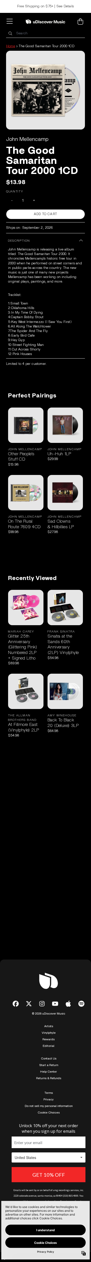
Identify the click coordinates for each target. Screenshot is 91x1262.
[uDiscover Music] (45, 21)
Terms (48, 1092)
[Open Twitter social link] (28, 1003)
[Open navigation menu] (10, 21)
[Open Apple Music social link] (68, 1003)
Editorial (48, 1045)
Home (10, 46)
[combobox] (45, 33)
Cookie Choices (49, 1112)
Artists (48, 1026)
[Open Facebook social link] (15, 1003)
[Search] (10, 33)
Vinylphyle (49, 1032)
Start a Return (48, 1065)
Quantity (14, 191)
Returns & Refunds (48, 1078)
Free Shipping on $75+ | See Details (45, 6)
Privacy (48, 1099)
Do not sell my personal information (49, 1105)
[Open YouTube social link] (55, 1003)
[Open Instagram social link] (42, 1003)
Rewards (48, 1039)
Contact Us (48, 1058)
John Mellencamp (27, 139)
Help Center (48, 1071)
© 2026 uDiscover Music (48, 1013)
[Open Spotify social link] (81, 1003)
